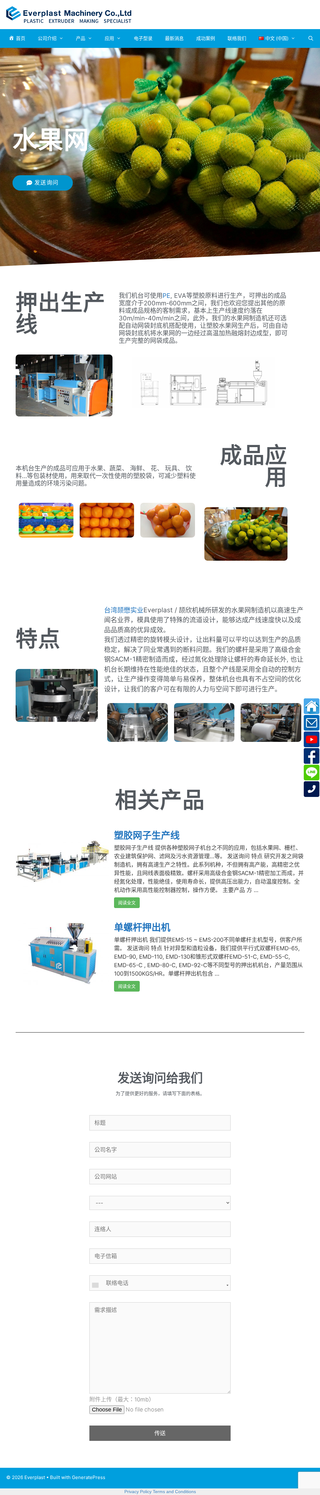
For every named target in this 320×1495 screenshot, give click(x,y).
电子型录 (143, 38)
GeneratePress (88, 1477)
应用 (109, 38)
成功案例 (205, 38)
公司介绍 (47, 38)
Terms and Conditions (174, 1491)
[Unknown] (160, 1285)
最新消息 (174, 38)
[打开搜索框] (311, 38)
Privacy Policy (138, 1491)
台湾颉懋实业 (123, 610)
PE (166, 295)
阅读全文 (127, 902)
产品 (80, 38)
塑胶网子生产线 (147, 835)
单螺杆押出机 (142, 927)
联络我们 (237, 38)
